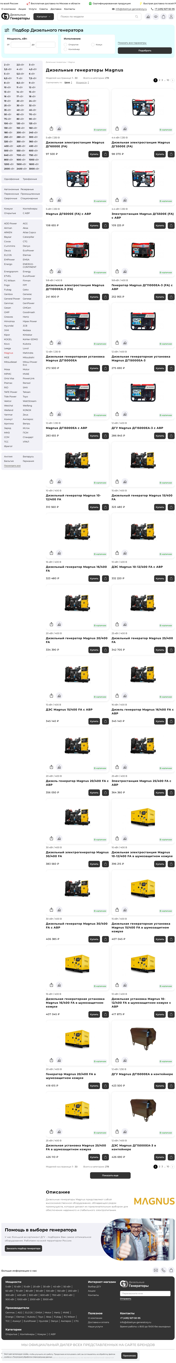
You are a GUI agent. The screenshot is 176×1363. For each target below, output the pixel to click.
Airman (8, 228)
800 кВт (68, 1295)
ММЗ (7, 432)
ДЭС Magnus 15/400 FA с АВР (69, 709)
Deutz (7, 250)
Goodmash (29, 312)
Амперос (28, 419)
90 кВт (39, 1291)
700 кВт (56, 1295)
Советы (43, 9)
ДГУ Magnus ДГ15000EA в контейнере (142, 1074)
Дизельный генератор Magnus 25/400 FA (142, 640)
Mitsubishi (28, 357)
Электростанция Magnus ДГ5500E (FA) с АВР (143, 215)
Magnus (8, 353)
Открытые (10, 213)
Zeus (25, 414)
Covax (7, 241)
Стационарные (29, 198)
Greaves (8, 317)
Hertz (26, 317)
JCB (25, 325)
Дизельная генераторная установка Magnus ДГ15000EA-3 (141, 358)
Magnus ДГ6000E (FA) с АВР (68, 213)
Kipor (7, 335)
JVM (6, 330)
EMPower (9, 259)
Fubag (7, 289)
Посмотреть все (12, 465)
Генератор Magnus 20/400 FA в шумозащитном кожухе (71, 1076)
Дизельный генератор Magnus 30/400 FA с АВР (77, 925)
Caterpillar (28, 237)
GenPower (28, 303)
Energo (8, 264)
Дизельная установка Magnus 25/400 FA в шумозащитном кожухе (76, 1147)
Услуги (33, 9)
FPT (25, 285)
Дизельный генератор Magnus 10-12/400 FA (73, 497)
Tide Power (10, 396)
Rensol (26, 383)
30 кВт (46, 1286)
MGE (6, 357)
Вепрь (26, 423)
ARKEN (8, 232)
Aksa (25, 228)
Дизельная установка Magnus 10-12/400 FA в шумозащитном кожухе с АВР (141, 1002)
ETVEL (7, 276)
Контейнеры (30, 208)
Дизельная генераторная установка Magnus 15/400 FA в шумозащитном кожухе (141, 927)
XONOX (27, 410)
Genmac (8, 303)
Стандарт (28, 437)
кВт (7, 64)
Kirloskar (27, 335)
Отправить (125, 1298)
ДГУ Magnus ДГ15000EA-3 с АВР (137, 428)
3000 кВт (48, 1299)
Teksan (27, 392)
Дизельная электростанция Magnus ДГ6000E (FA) (75, 144)
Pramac (8, 383)
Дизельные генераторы (56, 62)
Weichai (8, 405)
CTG (25, 241)
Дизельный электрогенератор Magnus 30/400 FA (77, 854)
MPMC (7, 374)
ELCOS (8, 255)
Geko (26, 289)
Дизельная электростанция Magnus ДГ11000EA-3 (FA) (75, 287)
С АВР (26, 213)
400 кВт (21, 1295)
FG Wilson (9, 280)
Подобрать (144, 50)
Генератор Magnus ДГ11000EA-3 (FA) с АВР (142, 287)
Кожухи (8, 208)
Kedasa (27, 330)
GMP (6, 312)
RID (6, 387)
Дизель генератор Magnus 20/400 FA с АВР (77, 782)
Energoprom (11, 271)
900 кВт (10, 1299)
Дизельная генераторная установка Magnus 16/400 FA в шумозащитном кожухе (75, 1002)
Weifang (27, 405)
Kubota (27, 344)
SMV (25, 387)
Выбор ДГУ (94, 1286)
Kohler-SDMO (30, 339)
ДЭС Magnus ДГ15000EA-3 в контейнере (134, 1147)
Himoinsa (9, 321)
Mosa (7, 369)
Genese (27, 298)
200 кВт (72, 1291)
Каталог (42, 16)
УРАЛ (26, 441)
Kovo (7, 344)
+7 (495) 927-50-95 (165, 9)
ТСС (6, 441)
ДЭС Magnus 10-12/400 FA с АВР (137, 566)
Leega (7, 348)
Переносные (11, 194)
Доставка (56, 9)
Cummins (9, 246)
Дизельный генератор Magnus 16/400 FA (76, 568)
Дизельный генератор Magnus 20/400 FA (77, 640)
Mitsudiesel (10, 362)
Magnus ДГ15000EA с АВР (66, 428)
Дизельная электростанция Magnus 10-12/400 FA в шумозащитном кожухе (142, 854)
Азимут (8, 419)
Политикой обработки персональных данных (32, 1357)
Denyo (26, 246)
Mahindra (28, 353)
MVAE (26, 374)
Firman (27, 280)
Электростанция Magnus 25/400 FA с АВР (141, 782)
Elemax (27, 255)
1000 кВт (22, 1299)
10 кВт (17, 1286)
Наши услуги (95, 1326)
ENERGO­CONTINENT (29, 265)
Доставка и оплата (98, 1322)
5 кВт (8, 1286)
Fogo (7, 285)
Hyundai (8, 325)
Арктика (9, 423)
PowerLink (29, 378)
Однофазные (11, 179)
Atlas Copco (29, 232)
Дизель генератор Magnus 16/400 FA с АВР (143, 711)
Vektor (7, 401)
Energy (27, 271)
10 (168, 80)
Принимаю (129, 1355)
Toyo (25, 396)
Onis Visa (9, 378)
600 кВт (44, 1295)
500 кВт (33, 1295)
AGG (25, 223)
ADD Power (10, 223)
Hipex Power (30, 321)
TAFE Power (10, 392)
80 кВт (29, 1291)
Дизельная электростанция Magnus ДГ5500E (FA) (141, 144)
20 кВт (36, 1286)
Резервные (27, 189)
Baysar (7, 237)
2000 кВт (35, 1299)
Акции (22, 9)
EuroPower (29, 276)
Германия (28, 461)
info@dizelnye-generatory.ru (131, 9)
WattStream (29, 401)
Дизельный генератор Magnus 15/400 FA (142, 497)
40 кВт (57, 1286)
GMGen (27, 307)
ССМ (6, 437)
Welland (8, 410)
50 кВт (67, 1286)
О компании (8, 9)
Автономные (11, 189)
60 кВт (9, 1291)
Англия (8, 456)
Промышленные (30, 194)
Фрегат (8, 446)
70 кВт (19, 1291)
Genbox (8, 294)
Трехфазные (30, 179)
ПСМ (25, 432)
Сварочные (10, 198)
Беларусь (28, 456)
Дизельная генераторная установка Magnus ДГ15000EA (75, 358)
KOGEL (8, 339)
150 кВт (61, 1291)
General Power (12, 298)
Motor (26, 369)
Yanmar (8, 414)
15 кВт (27, 1286)
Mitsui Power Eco (30, 363)
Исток (26, 428)
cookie (7, 1357)
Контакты (69, 9)
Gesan (7, 307)
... (164, 80)
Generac (27, 294)
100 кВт (50, 1291)
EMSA (26, 259)
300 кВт (10, 1295)
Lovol (26, 348)
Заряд (7, 428)
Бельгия (9, 461)
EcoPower (28, 250)
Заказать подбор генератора (23, 1248)
